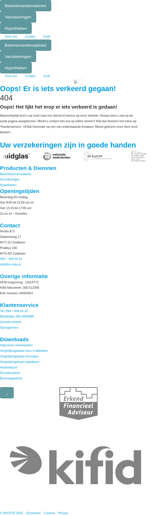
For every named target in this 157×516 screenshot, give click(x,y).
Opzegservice (9, 327)
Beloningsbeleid (11, 378)
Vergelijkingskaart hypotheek (19, 362)
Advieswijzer (8, 367)
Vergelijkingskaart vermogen (19, 356)
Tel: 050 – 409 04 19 (14, 311)
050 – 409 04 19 (11, 258)
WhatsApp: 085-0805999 (17, 316)
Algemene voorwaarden (16, 345)
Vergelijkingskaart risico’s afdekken (24, 350)
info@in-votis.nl (10, 264)
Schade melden (10, 322)
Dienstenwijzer (10, 372)
